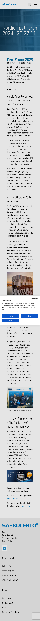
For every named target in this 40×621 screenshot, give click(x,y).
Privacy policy (34, 299)
